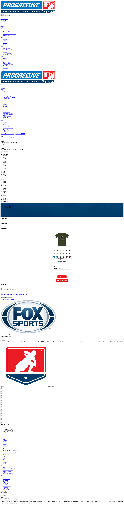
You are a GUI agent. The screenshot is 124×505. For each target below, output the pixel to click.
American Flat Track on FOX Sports (10, 450)
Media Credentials (7, 486)
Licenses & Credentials (8, 50)
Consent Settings (4, 491)
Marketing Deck (6, 62)
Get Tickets (3, 16)
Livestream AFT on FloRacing (9, 451)
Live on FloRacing (4, 19)
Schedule (2, 23)
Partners (4, 60)
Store (2, 28)
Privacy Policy (6, 488)
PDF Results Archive (7, 54)
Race (2, 46)
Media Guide (5, 484)
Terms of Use (6, 489)
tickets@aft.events (11, 432)
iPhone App (5, 65)
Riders (2, 27)
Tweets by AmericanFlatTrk (6, 220)
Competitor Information (8, 49)
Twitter (4, 41)
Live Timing (5, 480)
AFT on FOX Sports (7, 31)
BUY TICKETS (4, 286)
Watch (2, 29)
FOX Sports (3, 21)
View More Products (62, 280)
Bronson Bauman (10, 205)
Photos (4, 61)
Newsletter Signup (7, 63)
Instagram (5, 40)
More (2, 56)
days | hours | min (6, 15)
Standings (3, 24)
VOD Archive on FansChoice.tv (9, 34)
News (2, 22)
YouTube (5, 43)
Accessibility (5, 487)
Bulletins (5, 52)
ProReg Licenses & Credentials (9, 473)
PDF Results (5, 483)
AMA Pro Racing (6, 48)
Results (2, 26)
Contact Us (5, 68)
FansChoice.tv (3, 20)
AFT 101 (5, 58)
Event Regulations (7, 53)
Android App (6, 66)
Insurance (2, 70)
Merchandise (3, 17)
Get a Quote (5, 477)
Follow (2, 37)
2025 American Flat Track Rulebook (10, 468)
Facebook (5, 39)
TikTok (4, 44)
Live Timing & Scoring (8, 64)
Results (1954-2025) (7, 442)
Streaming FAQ (6, 35)
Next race (2, 14)
